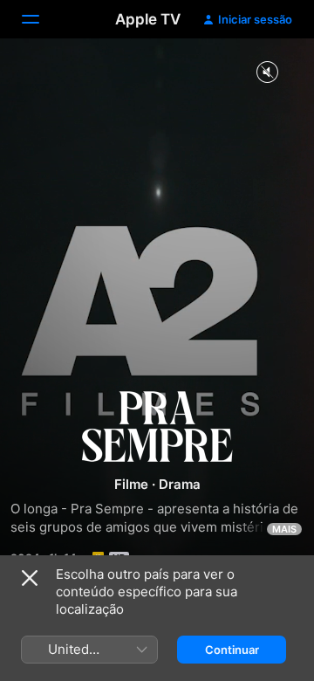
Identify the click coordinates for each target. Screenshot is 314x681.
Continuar (232, 650)
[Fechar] (30, 578)
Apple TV (148, 19)
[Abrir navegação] (41, 19)
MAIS (284, 529)
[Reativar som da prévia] (267, 72)
